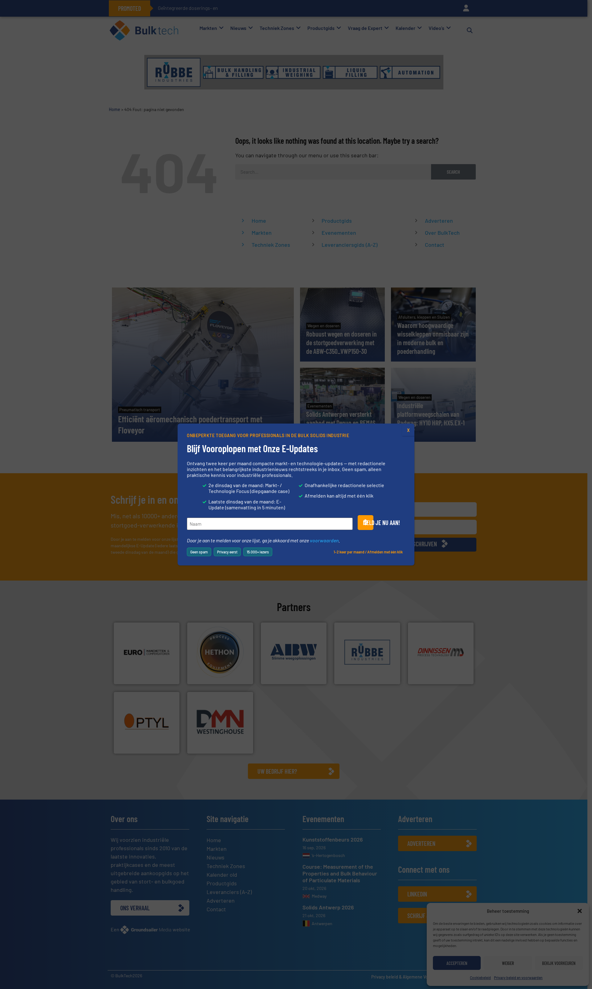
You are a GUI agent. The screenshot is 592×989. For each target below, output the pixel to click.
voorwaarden (324, 540)
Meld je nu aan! (368, 522)
